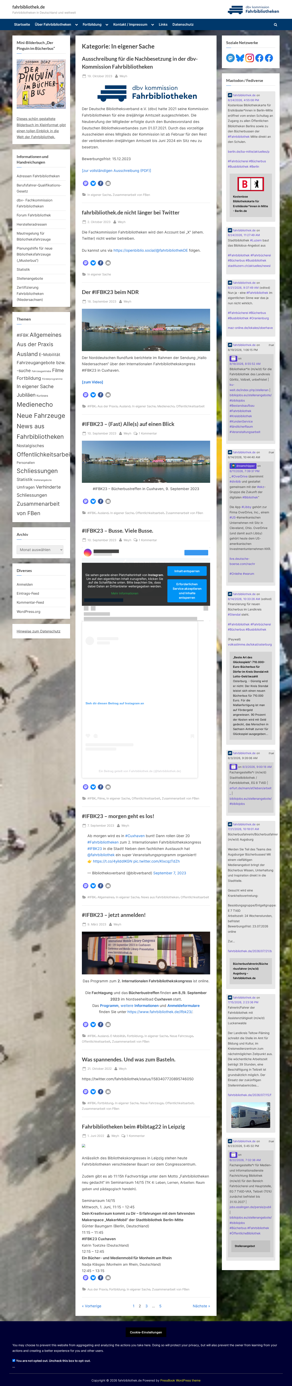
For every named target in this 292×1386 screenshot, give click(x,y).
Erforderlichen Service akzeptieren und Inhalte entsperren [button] (187, 590)
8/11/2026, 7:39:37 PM (245, 471)
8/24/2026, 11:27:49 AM (244, 235)
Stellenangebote (30, 278)
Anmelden (25, 584)
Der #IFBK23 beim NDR (110, 292)
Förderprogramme (52, 379)
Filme (101, 798)
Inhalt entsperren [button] (187, 571)
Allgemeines (105, 897)
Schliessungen (37, 470)
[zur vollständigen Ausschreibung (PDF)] (116, 170)
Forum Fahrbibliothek (34, 215)
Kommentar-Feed (30, 602)
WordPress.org (28, 611)
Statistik (23, 269)
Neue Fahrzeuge (181, 1036)
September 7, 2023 (169, 873)
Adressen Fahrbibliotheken (38, 176)
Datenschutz (183, 24)
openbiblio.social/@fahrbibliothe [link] (151, 250)
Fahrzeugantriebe (41, 371)
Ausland (124, 406)
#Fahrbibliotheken (103, 842)
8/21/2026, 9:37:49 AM (243, 287)
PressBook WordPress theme (180, 1380)
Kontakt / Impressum (130, 24)
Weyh (123, 76)
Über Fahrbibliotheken (53, 24)
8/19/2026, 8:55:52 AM (245, 363)
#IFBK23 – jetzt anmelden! (114, 915)
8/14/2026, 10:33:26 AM (244, 599)
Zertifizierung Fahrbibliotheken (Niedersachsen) (30, 293)
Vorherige (93, 1306)
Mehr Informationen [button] (124, 593)
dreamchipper (245, 465)
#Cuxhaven (135, 836)
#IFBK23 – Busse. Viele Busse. (117, 531)
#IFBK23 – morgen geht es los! (118, 816)
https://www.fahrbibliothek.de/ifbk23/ (159, 1012)
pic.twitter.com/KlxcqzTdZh (156, 861)
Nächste (200, 1306)
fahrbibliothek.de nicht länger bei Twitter (131, 212)
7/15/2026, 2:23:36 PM (243, 1002)
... (13, 1366)
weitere (140, 1005)
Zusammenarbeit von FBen (131, 195)
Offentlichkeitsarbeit (190, 406)
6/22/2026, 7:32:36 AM (245, 1160)
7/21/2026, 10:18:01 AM (243, 829)
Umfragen (26, 487)
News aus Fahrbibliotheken (160, 897)
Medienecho (165, 406)
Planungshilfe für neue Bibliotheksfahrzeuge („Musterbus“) (34, 254)
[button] (85, 183)
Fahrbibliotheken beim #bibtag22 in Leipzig (133, 1126)
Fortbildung (92, 24)
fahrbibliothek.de (28, 6)
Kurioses (42, 395)
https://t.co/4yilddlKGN (112, 861)
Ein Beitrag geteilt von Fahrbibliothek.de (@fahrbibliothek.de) (140, 771)
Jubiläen (26, 395)
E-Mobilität (117, 1036)
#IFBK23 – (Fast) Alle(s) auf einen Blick (128, 424)
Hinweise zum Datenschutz (38, 631)
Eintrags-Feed (28, 593)
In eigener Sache (99, 195)
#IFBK (91, 406)
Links (163, 24)
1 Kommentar (148, 433)
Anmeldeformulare (183, 1005)
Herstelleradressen (32, 224)
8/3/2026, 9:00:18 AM (257, 766)
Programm (109, 1005)
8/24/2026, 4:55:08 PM (243, 100)
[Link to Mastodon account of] (233, 359)
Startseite (22, 24)
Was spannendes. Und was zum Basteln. (128, 1059)
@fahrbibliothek (101, 855)
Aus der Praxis (107, 406)
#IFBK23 (94, 849)
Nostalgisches (30, 445)
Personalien (26, 463)
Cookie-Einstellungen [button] (146, 1332)
